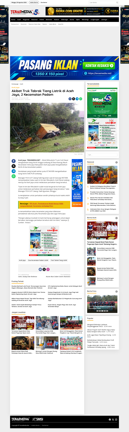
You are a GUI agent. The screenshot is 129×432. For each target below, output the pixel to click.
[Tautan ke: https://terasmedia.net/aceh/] (116, 218)
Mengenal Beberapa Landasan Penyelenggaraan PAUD (97, 325)
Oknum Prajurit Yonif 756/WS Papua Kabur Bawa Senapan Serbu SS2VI (101, 331)
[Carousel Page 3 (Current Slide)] (102, 310)
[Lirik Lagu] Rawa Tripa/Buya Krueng (99, 335)
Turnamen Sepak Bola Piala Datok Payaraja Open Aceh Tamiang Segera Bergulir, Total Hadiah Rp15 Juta (22, 332)
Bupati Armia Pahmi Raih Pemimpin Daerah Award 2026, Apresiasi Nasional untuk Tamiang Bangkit (22, 352)
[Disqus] (47, 386)
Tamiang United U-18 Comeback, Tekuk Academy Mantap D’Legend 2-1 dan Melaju (71, 352)
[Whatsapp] (80, 98)
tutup (6, 6)
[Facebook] (40, 269)
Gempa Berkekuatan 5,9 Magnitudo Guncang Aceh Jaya (65, 299)
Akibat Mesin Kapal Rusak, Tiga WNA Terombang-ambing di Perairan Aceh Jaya (28, 299)
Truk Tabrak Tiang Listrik (59, 260)
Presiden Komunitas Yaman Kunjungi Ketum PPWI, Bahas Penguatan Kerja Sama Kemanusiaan (102, 193)
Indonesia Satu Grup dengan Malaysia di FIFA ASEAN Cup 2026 (103, 210)
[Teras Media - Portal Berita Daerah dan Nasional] (25, 12)
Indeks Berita (35, 425)
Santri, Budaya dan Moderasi (27, 275)
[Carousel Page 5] (107, 310)
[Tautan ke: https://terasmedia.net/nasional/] (116, 162)
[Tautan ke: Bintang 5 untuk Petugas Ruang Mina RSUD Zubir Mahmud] (91, 281)
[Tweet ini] (73, 98)
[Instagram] (48, 269)
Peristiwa (21, 99)
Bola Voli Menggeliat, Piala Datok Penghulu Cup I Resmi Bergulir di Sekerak (71, 332)
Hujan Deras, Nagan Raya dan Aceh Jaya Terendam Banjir (62, 305)
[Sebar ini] (70, 98)
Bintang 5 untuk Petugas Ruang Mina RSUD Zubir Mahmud (46, 352)
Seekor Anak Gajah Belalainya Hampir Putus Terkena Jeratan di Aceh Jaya (26, 305)
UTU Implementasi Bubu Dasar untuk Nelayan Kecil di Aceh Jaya (65, 287)
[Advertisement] (64, 42)
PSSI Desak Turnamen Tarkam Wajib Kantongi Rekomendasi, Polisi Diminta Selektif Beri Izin (102, 204)
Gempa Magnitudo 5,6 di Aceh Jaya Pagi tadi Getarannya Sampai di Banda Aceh (63, 293)
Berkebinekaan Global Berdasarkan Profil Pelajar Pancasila (100, 341)
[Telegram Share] (77, 98)
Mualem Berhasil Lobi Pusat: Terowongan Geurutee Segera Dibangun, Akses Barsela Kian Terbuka (29, 287)
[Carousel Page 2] (100, 310)
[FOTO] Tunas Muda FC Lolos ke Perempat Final (101, 307)
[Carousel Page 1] (97, 310)
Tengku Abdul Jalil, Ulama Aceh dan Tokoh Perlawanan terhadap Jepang (101, 346)
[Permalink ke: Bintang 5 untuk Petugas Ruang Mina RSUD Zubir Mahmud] (47, 343)
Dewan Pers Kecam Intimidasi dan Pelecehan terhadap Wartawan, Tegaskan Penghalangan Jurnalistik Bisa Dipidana (103, 198)
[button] (117, 2)
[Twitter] (44, 269)
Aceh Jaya (15, 87)
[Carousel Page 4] (105, 310)
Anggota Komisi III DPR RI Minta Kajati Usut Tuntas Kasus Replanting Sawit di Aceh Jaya (28, 293)
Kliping (16, 99)
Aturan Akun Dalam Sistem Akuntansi (58, 275)
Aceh (13, 99)
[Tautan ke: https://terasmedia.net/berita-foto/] (116, 291)
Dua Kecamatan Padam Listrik (38, 260)
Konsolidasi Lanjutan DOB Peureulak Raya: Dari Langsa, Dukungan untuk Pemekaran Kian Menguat (47, 332)
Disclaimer (45, 425)
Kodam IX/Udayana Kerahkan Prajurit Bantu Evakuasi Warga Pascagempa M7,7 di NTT (103, 187)
